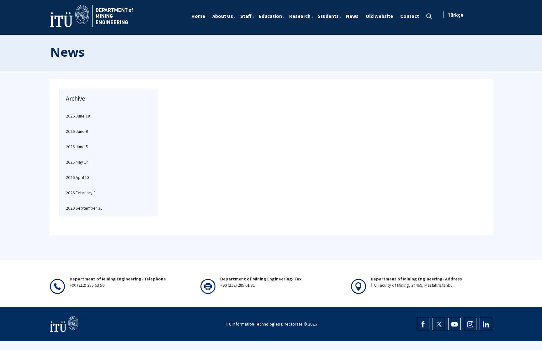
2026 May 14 (77, 162)
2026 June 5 (77, 146)
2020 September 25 (84, 208)
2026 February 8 (81, 193)
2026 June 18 (78, 116)
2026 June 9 (77, 131)
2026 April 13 (77, 177)
